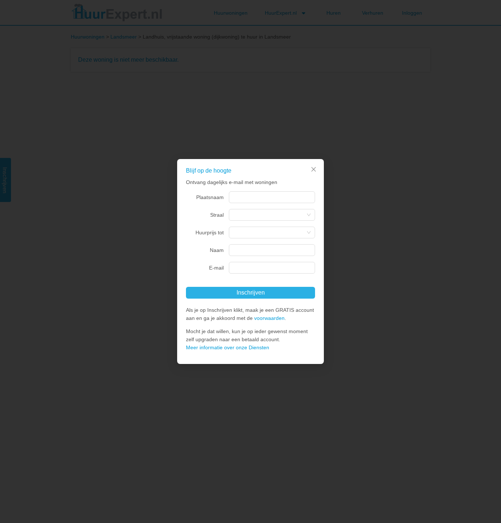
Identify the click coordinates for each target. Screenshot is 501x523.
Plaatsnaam (210, 197)
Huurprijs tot (209, 232)
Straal (217, 215)
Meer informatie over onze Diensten (227, 347)
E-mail (216, 268)
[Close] (313, 169)
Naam (217, 250)
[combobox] (272, 197)
